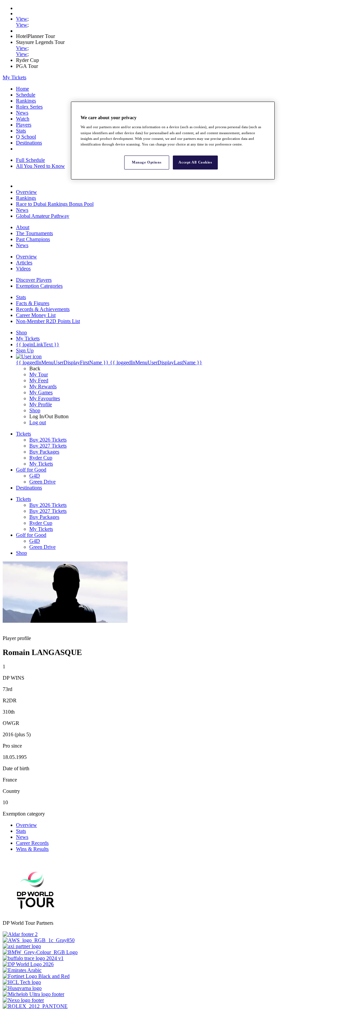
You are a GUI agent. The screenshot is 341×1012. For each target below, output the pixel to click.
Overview (26, 192)
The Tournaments (34, 233)
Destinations (29, 143)
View (21, 19)
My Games (41, 392)
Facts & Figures (32, 303)
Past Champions (33, 239)
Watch (22, 119)
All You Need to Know (40, 166)
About (22, 227)
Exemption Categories (39, 286)
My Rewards (43, 386)
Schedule (25, 95)
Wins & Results (32, 849)
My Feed (38, 380)
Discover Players (34, 280)
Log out (37, 422)
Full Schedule (30, 160)
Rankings (26, 101)
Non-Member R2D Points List (48, 321)
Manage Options (146, 162)
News (22, 113)
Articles (24, 262)
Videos (23, 268)
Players (23, 125)
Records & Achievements (43, 309)
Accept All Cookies (195, 162)
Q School (26, 137)
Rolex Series (29, 107)
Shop (34, 410)
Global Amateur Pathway (42, 216)
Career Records (32, 843)
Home (22, 89)
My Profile (40, 404)
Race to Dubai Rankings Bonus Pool (55, 204)
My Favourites (44, 398)
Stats (21, 131)
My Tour (38, 374)
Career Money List (36, 315)
